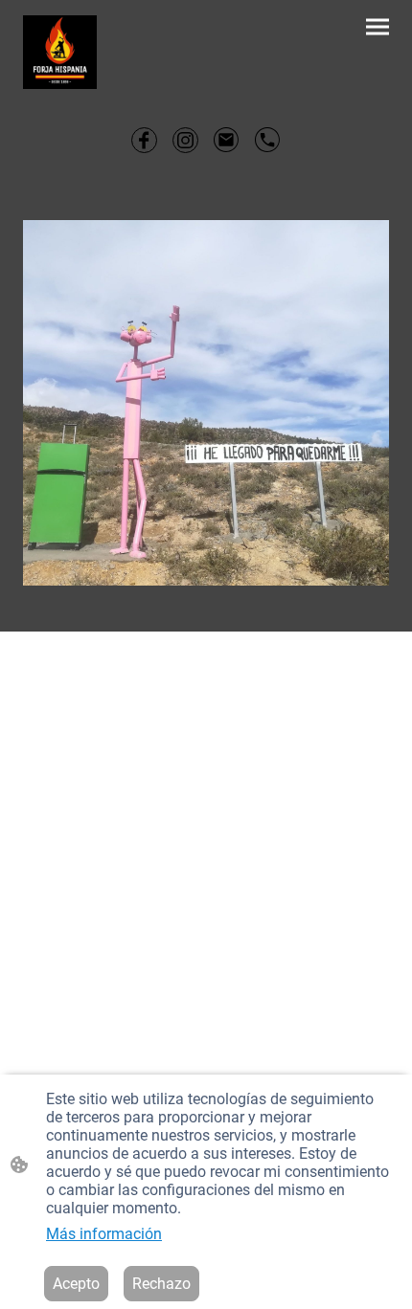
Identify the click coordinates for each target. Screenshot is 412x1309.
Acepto (76, 1284)
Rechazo (161, 1284)
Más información (104, 1234)
